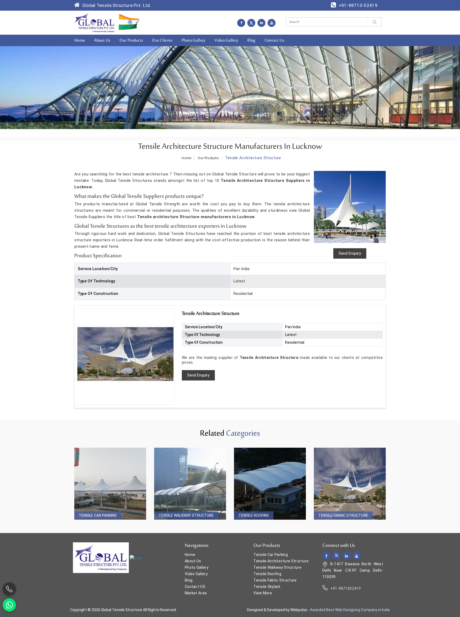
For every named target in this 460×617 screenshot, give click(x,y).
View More (262, 593)
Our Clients (162, 41)
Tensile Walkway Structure (186, 515)
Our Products (131, 41)
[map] (136, 558)
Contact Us (274, 41)
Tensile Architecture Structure (281, 561)
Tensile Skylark (266, 586)
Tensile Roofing (254, 515)
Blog (251, 41)
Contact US (195, 586)
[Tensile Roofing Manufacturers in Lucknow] (270, 484)
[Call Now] (9, 589)
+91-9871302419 (345, 588)
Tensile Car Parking (98, 515)
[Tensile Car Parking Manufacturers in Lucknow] (110, 484)
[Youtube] (272, 22)
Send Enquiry (198, 375)
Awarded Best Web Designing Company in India (350, 610)
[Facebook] (241, 22)
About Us (102, 41)
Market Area (196, 593)
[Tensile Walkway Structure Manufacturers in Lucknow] (190, 484)
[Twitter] (251, 23)
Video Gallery (226, 41)
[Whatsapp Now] (9, 605)
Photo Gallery (194, 41)
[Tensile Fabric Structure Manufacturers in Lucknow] (350, 484)
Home (79, 41)
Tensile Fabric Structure (343, 515)
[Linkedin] (261, 22)
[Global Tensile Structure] (94, 22)
